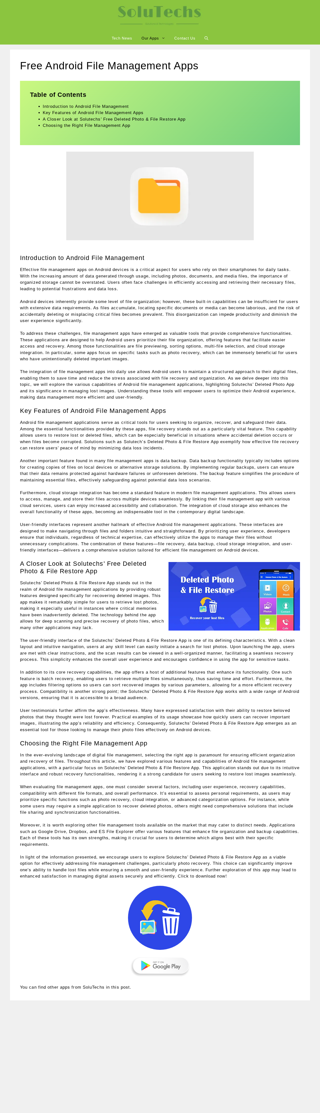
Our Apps (150, 38)
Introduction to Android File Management (86, 106)
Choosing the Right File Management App (86, 125)
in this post (118, 987)
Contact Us (185, 38)
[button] (206, 38)
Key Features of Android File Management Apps (93, 112)
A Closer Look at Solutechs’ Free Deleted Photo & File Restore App (114, 119)
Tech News (122, 38)
